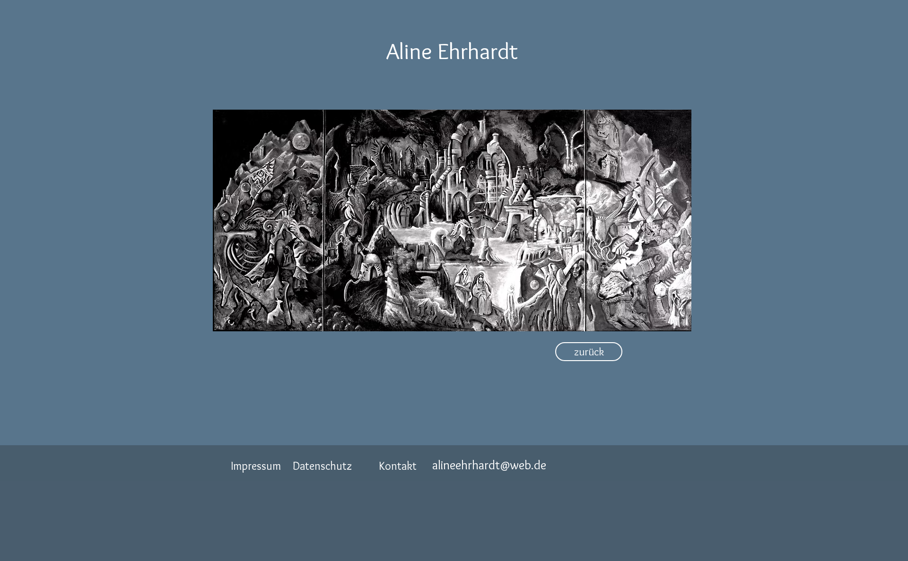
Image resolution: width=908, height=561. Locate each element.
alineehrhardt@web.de (489, 465)
